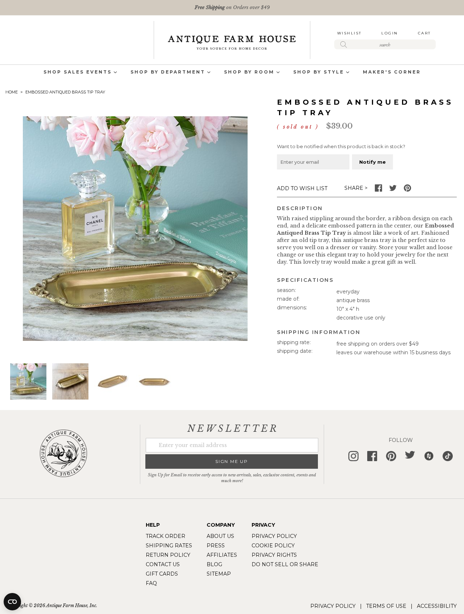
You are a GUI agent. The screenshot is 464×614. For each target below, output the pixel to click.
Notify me (372, 162)
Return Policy (168, 555)
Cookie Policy (273, 545)
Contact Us (163, 564)
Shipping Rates (169, 545)
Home (11, 92)
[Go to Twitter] (393, 190)
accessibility (437, 606)
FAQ (151, 583)
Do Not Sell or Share (285, 564)
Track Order (165, 536)
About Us (220, 536)
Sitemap (219, 574)
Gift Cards (162, 574)
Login (389, 33)
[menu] (232, 72)
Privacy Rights (274, 555)
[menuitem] (77, 72)
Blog (214, 564)
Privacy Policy (274, 536)
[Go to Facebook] (378, 190)
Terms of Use (386, 606)
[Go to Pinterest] (407, 190)
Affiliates (222, 555)
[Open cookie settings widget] (12, 601)
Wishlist (349, 33)
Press (216, 545)
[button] (70, 381)
